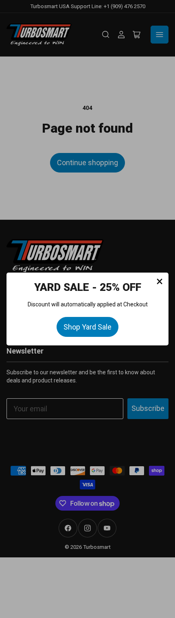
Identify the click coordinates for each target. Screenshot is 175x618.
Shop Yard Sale (87, 327)
